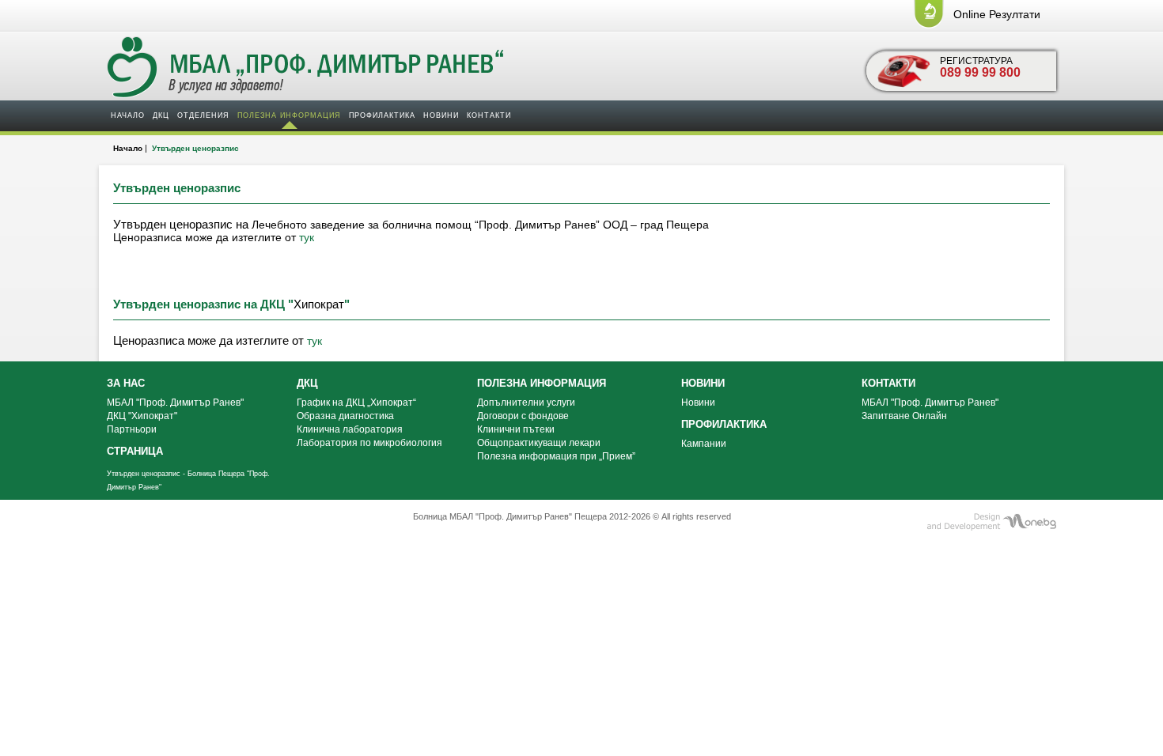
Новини (441, 115)
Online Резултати (996, 14)
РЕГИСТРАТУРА (980, 67)
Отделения (203, 115)
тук (306, 237)
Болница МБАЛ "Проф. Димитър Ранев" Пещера (510, 516)
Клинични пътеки (516, 429)
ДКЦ (161, 115)
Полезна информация (289, 115)
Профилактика (382, 115)
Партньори (132, 429)
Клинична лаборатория (350, 429)
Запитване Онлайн (904, 415)
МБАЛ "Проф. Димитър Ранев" (175, 402)
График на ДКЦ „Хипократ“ (356, 402)
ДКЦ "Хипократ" (142, 415)
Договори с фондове (523, 415)
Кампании (703, 443)
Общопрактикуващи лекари (538, 442)
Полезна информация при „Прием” (556, 456)
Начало (128, 115)
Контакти (489, 115)
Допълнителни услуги (526, 402)
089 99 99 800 (980, 72)
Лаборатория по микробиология (369, 442)
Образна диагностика (345, 415)
